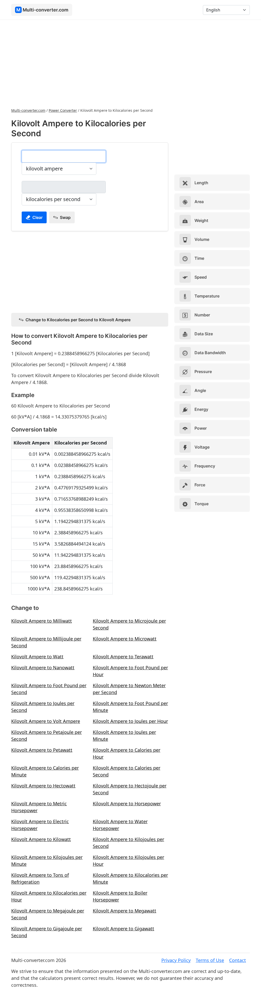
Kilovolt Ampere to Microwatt (124, 639)
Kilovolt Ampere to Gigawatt (123, 928)
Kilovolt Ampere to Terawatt (123, 656)
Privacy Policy (176, 960)
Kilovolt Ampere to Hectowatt (43, 786)
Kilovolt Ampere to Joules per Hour (130, 721)
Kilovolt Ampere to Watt (37, 656)
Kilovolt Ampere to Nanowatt (42, 667)
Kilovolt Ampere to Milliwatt (41, 621)
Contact (237, 960)
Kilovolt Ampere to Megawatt (124, 911)
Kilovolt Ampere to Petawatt (41, 750)
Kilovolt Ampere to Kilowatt (41, 839)
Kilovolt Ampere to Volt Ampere (45, 721)
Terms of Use (210, 960)
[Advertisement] (130, 63)
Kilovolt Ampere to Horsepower (127, 803)
